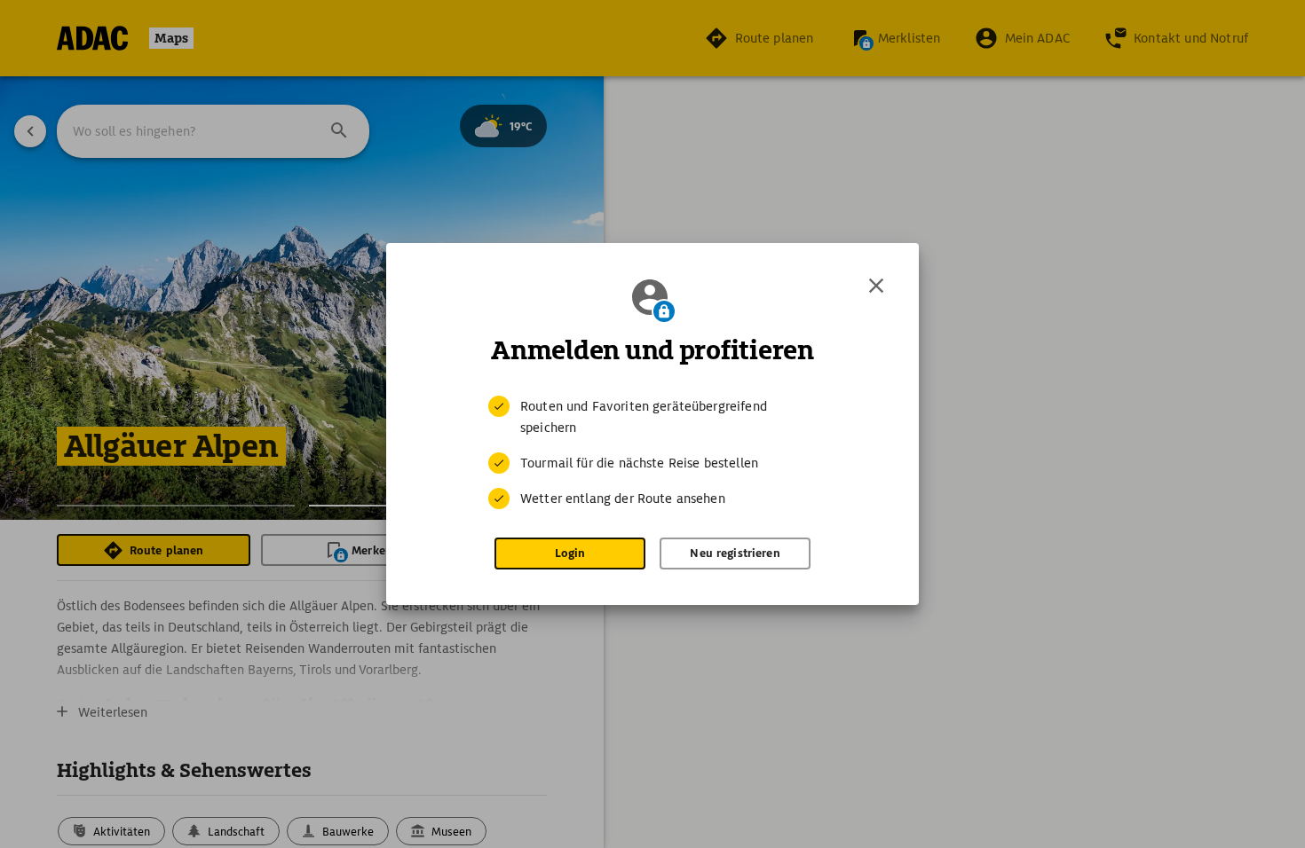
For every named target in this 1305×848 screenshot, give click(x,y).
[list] (652, 452)
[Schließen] (876, 285)
